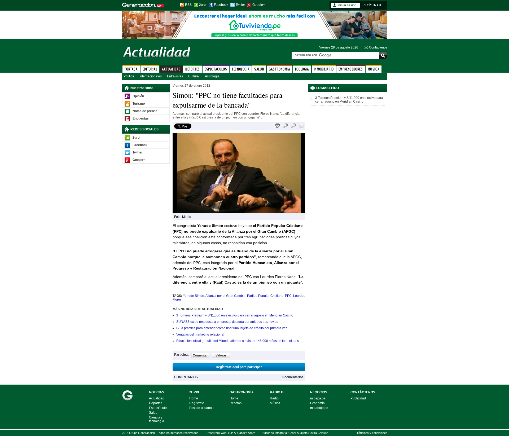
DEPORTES (192, 69)
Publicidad (358, 398)
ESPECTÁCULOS (216, 69)
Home (193, 398)
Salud (153, 413)
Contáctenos (378, 47)
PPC (288, 296)
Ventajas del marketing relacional (200, 334)
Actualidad (156, 398)
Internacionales (150, 76)
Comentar (200, 355)
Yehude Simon (193, 296)
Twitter (240, 5)
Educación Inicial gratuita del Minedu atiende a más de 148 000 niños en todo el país (237, 341)
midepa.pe (318, 398)
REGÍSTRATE (372, 5)
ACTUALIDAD (171, 69)
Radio (274, 398)
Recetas (236, 403)
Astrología (212, 76)
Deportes (155, 403)
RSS (188, 5)
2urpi (203, 5)
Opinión (138, 96)
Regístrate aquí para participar (239, 367)
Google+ (258, 5)
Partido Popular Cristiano (265, 296)
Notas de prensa (145, 111)
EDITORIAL (150, 69)
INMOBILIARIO (324, 69)
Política (129, 76)
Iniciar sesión (347, 5)
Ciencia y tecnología (156, 419)
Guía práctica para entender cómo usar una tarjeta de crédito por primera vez (231, 328)
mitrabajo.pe (319, 408)
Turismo (139, 103)
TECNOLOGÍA (240, 69)
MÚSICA (374, 69)
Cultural (194, 76)
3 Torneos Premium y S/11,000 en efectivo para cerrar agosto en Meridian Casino (234, 315)
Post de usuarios (201, 408)
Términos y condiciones (372, 432)
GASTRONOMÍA (279, 69)
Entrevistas (175, 76)
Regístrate (196, 403)
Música (275, 403)
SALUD (259, 69)
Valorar (221, 355)
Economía (317, 403)
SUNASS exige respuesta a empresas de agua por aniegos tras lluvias (227, 322)
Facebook (221, 5)
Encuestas (141, 118)
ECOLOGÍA (302, 69)
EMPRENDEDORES (351, 69)
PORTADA (131, 69)
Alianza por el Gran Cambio (225, 296)
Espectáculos (158, 408)
